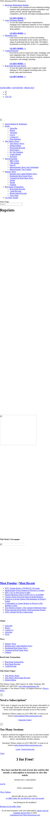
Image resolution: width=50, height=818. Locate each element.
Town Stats (14, 195)
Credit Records (15, 191)
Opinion (13, 185)
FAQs (7, 634)
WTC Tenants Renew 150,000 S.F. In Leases (22, 588)
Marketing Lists (11, 35)
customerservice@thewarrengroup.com (25, 815)
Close (2, 753)
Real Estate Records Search (15, 66)
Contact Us (14, 137)
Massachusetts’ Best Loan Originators (24, 167)
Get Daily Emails (11, 198)
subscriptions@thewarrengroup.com (28, 716)
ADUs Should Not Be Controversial (19, 612)
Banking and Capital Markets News (23, 174)
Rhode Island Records (18, 193)
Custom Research (11, 51)
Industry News (10, 172)
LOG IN (8, 97)
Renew (12, 130)
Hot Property (15, 150)
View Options (5, 792)
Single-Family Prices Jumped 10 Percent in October (24, 590)
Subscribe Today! (25, 720)
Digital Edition (15, 146)
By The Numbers (16, 152)
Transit (12, 180)
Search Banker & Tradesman (16, 124)
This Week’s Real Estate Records (17, 678)
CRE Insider (14, 163)
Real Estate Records (17, 148)
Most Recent (27, 583)
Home (7, 126)
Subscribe (13, 128)
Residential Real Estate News (21, 176)
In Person (13, 156)
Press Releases (15, 139)
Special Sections (11, 159)
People (12, 182)
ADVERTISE (17, 88)
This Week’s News (12, 141)
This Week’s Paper (12, 676)
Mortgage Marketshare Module (17, 5)
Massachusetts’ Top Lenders (20, 169)
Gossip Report (15, 154)
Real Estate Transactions (14, 187)
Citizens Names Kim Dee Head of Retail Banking (24, 597)
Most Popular (8, 583)
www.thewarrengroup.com (28, 686)
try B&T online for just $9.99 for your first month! (25, 798)
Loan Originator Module (14, 20)
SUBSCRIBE (5, 88)
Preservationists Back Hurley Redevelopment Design (25, 610)
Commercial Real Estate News (21, 178)
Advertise (13, 133)
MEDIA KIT (29, 88)
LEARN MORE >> (18, 18)
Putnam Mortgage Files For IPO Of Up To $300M (24, 595)
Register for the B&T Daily (10, 806)
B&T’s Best (14, 161)
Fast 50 (12, 165)
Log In (12, 135)
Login (18, 749)
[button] (13, 1)
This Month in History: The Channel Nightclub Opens (25, 608)
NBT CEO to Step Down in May (17, 593)
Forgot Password (27, 749)
